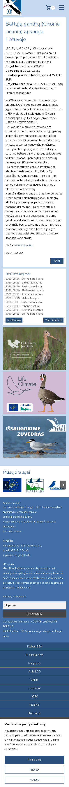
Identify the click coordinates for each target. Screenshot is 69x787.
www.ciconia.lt (24, 245)
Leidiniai (35, 705)
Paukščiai (34, 688)
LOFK (34, 696)
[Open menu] (61, 7)
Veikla (34, 680)
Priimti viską (34, 759)
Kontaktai (34, 713)
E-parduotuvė (34, 655)
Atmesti (34, 779)
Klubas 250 (34, 647)
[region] (34, 753)
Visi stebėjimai (53, 320)
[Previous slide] (6, 485)
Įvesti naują (14, 320)
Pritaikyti (35, 769)
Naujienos (34, 663)
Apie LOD (34, 671)
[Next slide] (63, 485)
